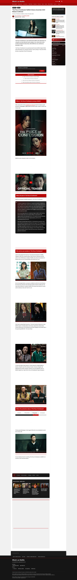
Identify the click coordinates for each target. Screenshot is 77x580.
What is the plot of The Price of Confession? (31, 78)
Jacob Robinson (18, 15)
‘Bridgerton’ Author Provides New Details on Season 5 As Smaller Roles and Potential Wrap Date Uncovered (26, 491)
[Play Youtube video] (30, 182)
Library (59, 4)
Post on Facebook (24, 475)
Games (46, 4)
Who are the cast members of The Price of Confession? (31, 80)
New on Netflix (14, 4)
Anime (43, 4)
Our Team (23, 556)
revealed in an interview (30, 104)
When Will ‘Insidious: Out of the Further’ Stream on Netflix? (44, 489)
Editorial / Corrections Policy (31, 556)
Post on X (18, 475)
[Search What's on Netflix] (61, 1)
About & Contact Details (16, 556)
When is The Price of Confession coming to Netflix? (31, 76)
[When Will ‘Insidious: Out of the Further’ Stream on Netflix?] (44, 485)
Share (38, 475)
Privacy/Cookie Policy (41, 556)
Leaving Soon (25, 4)
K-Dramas (39, 4)
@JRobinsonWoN (26, 15)
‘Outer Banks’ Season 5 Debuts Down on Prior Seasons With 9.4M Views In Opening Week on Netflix (17, 491)
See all (63, 45)
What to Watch (50, 4)
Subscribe (42, 70)
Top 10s (55, 4)
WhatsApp (30, 475)
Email (34, 475)
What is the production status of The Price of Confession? (31, 82)
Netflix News (30, 4)
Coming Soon (20, 4)
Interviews (35, 4)
